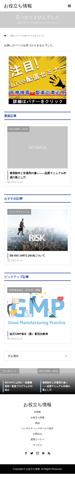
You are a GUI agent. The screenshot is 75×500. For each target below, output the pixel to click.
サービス (37, 445)
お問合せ (37, 434)
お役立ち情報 (18, 5)
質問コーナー (37, 439)
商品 (37, 423)
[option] (19, 381)
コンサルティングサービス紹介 (37, 428)
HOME (37, 412)
